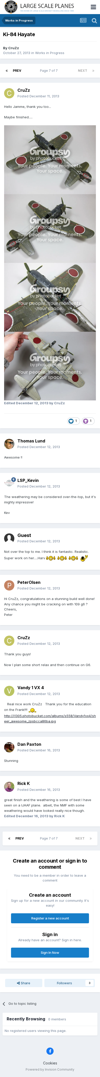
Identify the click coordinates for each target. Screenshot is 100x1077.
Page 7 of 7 (49, 71)
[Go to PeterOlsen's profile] (9, 585)
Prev (17, 71)
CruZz (13, 48)
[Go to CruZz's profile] (9, 93)
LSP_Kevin (28, 480)
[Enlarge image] (50, 558)
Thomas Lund (31, 440)
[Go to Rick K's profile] (9, 787)
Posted (38, 96)
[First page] (6, 71)
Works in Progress (49, 53)
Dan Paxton (29, 744)
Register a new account (50, 918)
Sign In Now (50, 952)
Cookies (50, 1063)
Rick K (23, 783)
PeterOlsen (29, 582)
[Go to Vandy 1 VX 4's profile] (9, 691)
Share (25, 983)
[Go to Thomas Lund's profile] (9, 444)
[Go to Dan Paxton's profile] (9, 747)
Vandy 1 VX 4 (30, 687)
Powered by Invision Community (50, 1069)
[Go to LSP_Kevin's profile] (9, 483)
